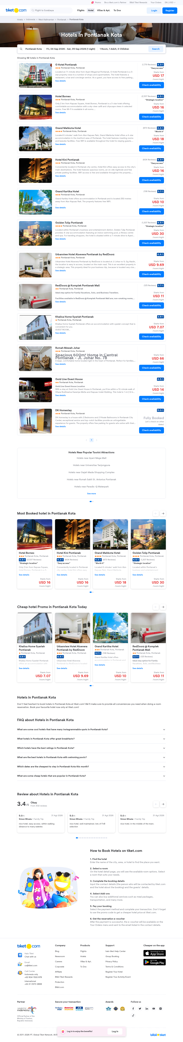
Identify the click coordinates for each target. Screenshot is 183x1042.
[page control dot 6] (85, 837)
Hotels (83, 956)
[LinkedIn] (147, 1008)
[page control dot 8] (89, 837)
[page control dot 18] (106, 837)
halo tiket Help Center (116, 951)
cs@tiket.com (31, 965)
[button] (156, 513)
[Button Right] (163, 804)
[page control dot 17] (104, 837)
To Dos (83, 966)
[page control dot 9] (91, 837)
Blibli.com (59, 987)
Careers (58, 961)
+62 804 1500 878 (33, 977)
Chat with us (30, 956)
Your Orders (156, 2)
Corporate (59, 966)
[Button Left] (156, 804)
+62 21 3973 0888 (33, 984)
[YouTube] (153, 1008)
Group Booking (112, 956)
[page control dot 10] (92, 837)
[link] (154, 10)
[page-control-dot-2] (92, 592)
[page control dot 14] (99, 837)
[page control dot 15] (101, 837)
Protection (59, 982)
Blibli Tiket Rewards (138, 2)
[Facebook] (133, 1008)
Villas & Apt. (86, 961)
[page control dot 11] (94, 837)
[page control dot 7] (87, 837)
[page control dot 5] (84, 837)
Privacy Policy (112, 961)
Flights (83, 951)
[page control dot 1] (91, 501)
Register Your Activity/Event (118, 977)
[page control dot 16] (103, 837)
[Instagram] (160, 1008)
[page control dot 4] (82, 837)
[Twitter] (140, 1008)
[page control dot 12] (96, 837)
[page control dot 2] (92, 501)
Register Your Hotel (114, 972)
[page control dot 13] (98, 837)
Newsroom (60, 956)
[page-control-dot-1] (91, 592)
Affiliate (58, 972)
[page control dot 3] (80, 837)
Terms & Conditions (115, 966)
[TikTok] (133, 1015)
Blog (57, 951)
